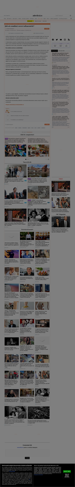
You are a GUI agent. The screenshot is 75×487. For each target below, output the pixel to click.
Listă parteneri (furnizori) (38, 474)
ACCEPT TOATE (67, 471)
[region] (37, 475)
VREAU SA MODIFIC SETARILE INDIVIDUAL (67, 476)
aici (29, 479)
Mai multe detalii (12, 471)
